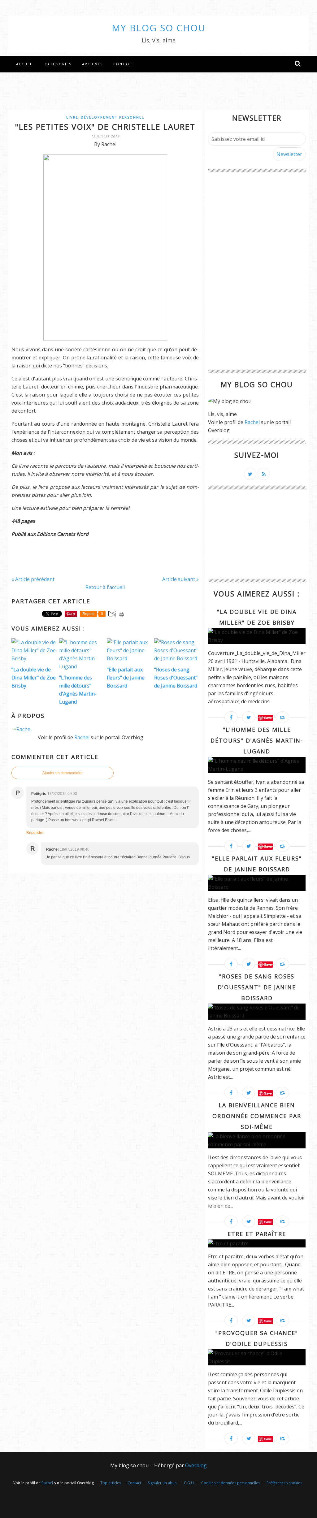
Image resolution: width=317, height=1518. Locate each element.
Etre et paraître (257, 1234)
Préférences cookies (284, 1482)
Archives (92, 64)
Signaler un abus (162, 1482)
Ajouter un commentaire (62, 773)
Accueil (25, 64)
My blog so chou (159, 27)
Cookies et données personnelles (230, 1482)
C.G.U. (189, 1482)
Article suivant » (180, 579)
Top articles (110, 1482)
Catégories (58, 64)
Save (268, 717)
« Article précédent (32, 579)
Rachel (81, 737)
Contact (123, 64)
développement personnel (112, 117)
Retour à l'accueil (105, 587)
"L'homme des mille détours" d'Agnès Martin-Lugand (257, 740)
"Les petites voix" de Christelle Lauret (105, 126)
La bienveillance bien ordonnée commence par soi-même (256, 1115)
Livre (72, 117)
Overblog (196, 1465)
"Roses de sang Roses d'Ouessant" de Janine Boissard (257, 987)
